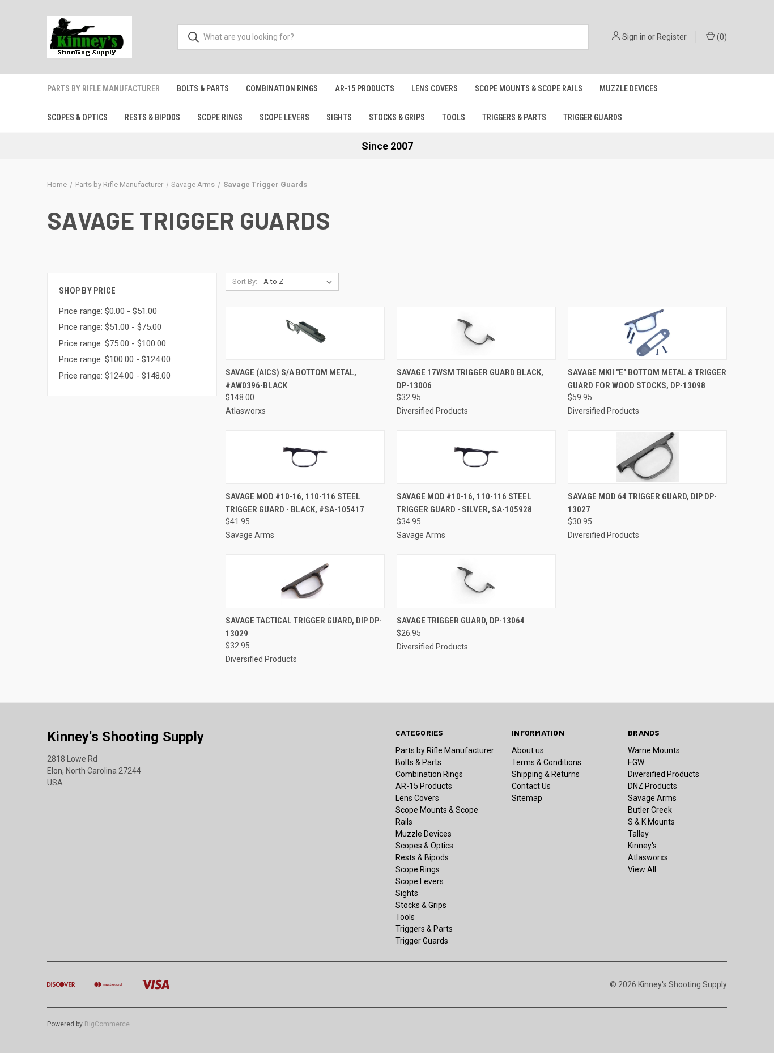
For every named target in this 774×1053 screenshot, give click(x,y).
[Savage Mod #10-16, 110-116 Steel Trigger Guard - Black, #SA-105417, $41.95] (305, 457)
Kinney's (642, 845)
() (721, 36)
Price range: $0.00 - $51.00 (108, 311)
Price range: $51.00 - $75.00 (110, 327)
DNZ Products (652, 786)
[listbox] (300, 281)
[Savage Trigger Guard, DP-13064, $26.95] (476, 581)
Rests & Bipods (152, 117)
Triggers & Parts (514, 117)
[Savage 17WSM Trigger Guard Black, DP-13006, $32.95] (476, 333)
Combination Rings (282, 88)
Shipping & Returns (546, 774)
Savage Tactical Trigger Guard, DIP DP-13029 (304, 627)
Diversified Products (663, 774)
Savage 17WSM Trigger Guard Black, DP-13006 (470, 378)
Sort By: (244, 281)
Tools (453, 117)
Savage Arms (652, 798)
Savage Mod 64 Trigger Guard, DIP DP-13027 (642, 503)
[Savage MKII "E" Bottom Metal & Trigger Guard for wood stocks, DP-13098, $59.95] (647, 333)
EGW (636, 762)
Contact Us (531, 786)
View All (642, 869)
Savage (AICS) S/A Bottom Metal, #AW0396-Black (291, 378)
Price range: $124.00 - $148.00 (115, 376)
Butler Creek (650, 809)
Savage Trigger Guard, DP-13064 (461, 620)
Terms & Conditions (546, 762)
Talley (638, 833)
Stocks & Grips (397, 117)
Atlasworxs (648, 857)
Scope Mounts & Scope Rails (528, 88)
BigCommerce (107, 1024)
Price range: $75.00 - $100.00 (112, 343)
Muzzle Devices (628, 88)
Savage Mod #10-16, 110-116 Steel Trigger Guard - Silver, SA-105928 (464, 503)
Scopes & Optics (77, 117)
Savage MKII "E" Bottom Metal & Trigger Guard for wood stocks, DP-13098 (647, 378)
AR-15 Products (364, 88)
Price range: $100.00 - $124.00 (115, 359)
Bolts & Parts (203, 88)
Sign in (634, 36)
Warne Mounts (654, 750)
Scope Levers (284, 117)
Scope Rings (220, 117)
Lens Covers (434, 88)
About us (528, 750)
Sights (339, 117)
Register (672, 36)
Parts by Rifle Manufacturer (103, 88)
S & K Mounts (651, 821)
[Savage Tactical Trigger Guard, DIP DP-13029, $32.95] (305, 581)
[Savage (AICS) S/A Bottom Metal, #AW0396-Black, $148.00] (305, 333)
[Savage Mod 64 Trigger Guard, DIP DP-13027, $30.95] (647, 457)
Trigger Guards (592, 117)
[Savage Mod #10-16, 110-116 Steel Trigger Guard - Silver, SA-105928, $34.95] (476, 457)
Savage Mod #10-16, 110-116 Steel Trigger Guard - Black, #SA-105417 (295, 503)
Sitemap (527, 798)
